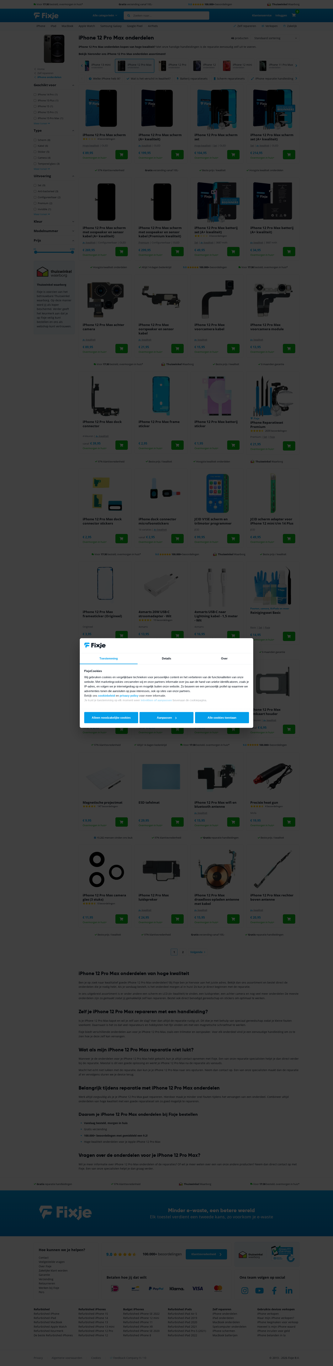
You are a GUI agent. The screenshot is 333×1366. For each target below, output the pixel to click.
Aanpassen (164, 717)
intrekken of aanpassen (156, 700)
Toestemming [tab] (108, 658)
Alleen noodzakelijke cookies (111, 717)
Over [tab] (224, 658)
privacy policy (129, 695)
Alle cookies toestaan (222, 717)
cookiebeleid (106, 695)
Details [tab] (166, 658)
